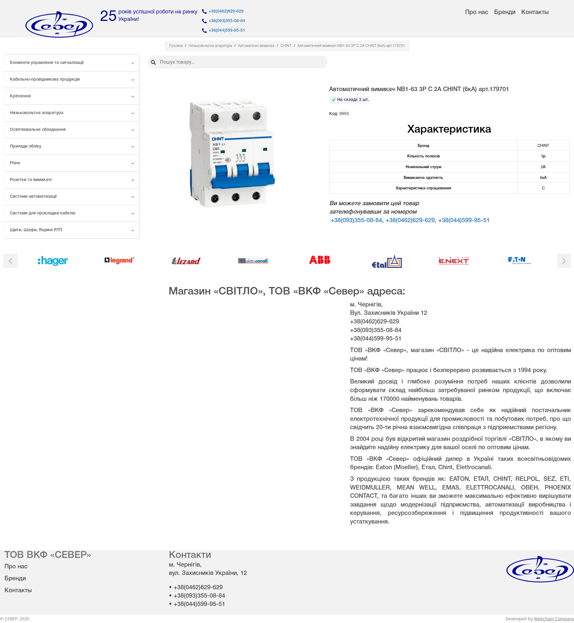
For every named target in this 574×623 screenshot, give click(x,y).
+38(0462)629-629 (226, 11)
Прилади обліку (25, 146)
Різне (15, 163)
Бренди (504, 12)
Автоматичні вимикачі (256, 45)
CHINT (286, 45)
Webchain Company (554, 619)
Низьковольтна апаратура (36, 113)
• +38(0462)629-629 (196, 587)
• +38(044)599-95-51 (197, 604)
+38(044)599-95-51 (227, 31)
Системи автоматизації (33, 197)
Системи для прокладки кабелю (42, 213)
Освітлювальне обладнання (38, 130)
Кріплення (20, 96)
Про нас (476, 12)
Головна (176, 45)
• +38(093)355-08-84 (197, 596)
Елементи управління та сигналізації (46, 63)
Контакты (535, 12)
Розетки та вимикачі (30, 180)
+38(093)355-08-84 (227, 21)
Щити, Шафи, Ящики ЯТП (36, 230)
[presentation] (10, 261)
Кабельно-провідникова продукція (45, 80)
